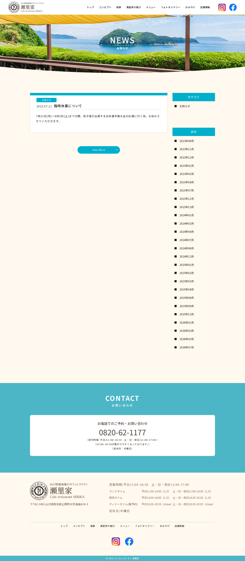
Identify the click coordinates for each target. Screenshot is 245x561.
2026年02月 (187, 331)
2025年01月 (187, 265)
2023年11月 (187, 199)
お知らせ (185, 106)
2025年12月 (187, 314)
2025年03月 (187, 281)
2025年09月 (187, 306)
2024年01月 (187, 215)
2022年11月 (187, 149)
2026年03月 (187, 339)
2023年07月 (187, 190)
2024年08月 (187, 248)
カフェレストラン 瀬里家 (127, 558)
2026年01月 (187, 322)
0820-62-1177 (122, 432)
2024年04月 (187, 232)
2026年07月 (187, 347)
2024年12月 (187, 256)
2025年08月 (187, 298)
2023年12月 (187, 207)
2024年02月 (187, 223)
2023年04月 (187, 182)
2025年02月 (187, 273)
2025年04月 (187, 289)
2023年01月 (187, 166)
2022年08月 (187, 141)
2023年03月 (187, 174)
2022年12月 (187, 157)
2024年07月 (187, 240)
